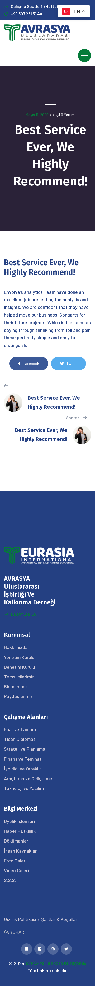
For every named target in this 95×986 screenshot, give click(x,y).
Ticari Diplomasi (20, 739)
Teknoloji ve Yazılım (24, 788)
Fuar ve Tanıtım (20, 729)
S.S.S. (10, 880)
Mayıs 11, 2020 (37, 114)
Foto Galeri (15, 860)
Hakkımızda (16, 647)
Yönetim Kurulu (19, 657)
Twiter (71, 363)
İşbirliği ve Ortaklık (23, 768)
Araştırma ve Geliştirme (28, 778)
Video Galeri (16, 870)
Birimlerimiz (16, 686)
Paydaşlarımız (18, 696)
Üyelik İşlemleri (19, 821)
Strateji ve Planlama (24, 749)
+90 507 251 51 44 (26, 13)
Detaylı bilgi (24, 613)
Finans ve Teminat (22, 759)
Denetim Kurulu (19, 667)
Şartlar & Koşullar (59, 919)
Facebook (31, 363)
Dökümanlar (16, 841)
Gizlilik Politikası (20, 919)
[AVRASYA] (37, 32)
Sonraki (73, 417)
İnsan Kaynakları (21, 851)
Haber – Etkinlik (20, 831)
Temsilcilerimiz (19, 677)
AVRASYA (35, 963)
